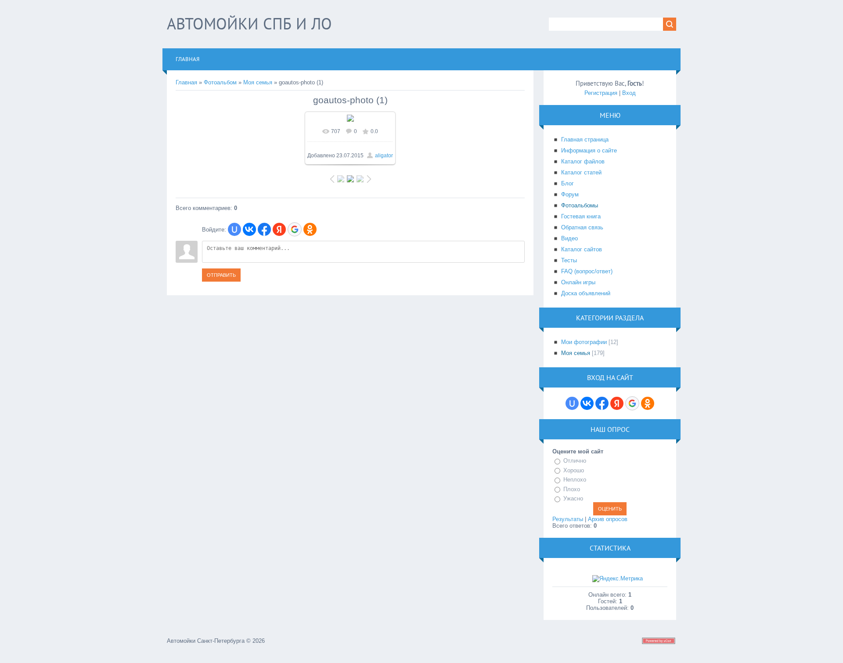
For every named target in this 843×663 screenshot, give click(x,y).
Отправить (221, 275)
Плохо (571, 489)
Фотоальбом (220, 82)
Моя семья (257, 82)
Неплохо (574, 479)
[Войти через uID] (234, 229)
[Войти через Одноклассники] (310, 229)
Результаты (567, 519)
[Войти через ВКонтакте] (249, 229)
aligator (384, 155)
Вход (629, 93)
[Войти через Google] (295, 229)
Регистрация (600, 93)
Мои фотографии (584, 342)
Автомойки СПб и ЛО (249, 23)
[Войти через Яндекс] (279, 229)
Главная (186, 82)
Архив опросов (607, 519)
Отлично (574, 460)
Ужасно (573, 498)
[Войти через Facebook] (264, 229)
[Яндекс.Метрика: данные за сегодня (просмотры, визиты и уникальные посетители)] (617, 578)
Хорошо (573, 470)
